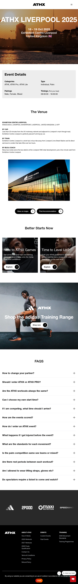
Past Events (44, 539)
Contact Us (25, 552)
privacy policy (68, 576)
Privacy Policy (26, 559)
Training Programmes (66, 542)
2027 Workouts (27, 543)
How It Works (26, 536)
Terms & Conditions (28, 555)
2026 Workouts (27, 539)
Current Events (45, 536)
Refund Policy (26, 562)
